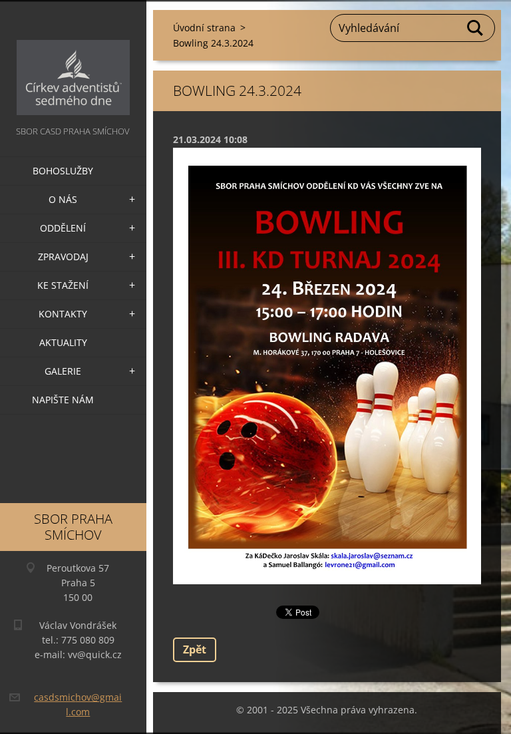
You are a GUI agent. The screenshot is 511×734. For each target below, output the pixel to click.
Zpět (194, 649)
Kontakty (63, 313)
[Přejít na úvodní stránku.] (73, 61)
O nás (63, 199)
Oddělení (63, 228)
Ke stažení (62, 285)
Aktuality (63, 342)
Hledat (475, 28)
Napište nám (63, 399)
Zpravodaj (63, 256)
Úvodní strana (204, 27)
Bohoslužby (63, 170)
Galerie (63, 371)
